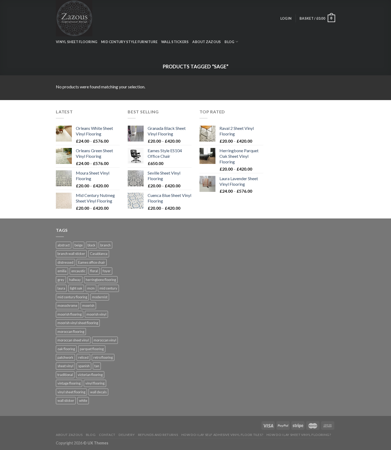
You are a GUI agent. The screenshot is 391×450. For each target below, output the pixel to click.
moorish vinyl (96, 314)
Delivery (127, 435)
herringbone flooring (101, 280)
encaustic (78, 271)
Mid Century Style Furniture (129, 42)
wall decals (98, 392)
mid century (108, 288)
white (83, 400)
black (91, 245)
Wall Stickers (175, 42)
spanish (84, 366)
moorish (88, 305)
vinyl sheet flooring (71, 392)
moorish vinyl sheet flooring (77, 323)
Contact (107, 435)
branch (105, 245)
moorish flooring (69, 314)
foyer (107, 271)
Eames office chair (91, 262)
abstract (63, 245)
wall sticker (65, 400)
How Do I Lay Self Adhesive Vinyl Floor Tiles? (222, 435)
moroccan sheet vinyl (73, 340)
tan (96, 366)
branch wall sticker (71, 253)
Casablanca (98, 253)
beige (78, 245)
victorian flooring (90, 375)
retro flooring (103, 357)
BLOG (229, 42)
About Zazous (206, 42)
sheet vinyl (65, 366)
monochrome (67, 305)
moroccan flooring (70, 331)
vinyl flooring (95, 383)
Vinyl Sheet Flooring (76, 42)
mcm (91, 288)
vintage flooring (69, 383)
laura (61, 288)
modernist (99, 297)
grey (60, 280)
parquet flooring (92, 349)
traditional (65, 375)
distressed (65, 262)
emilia (61, 271)
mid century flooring (72, 297)
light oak (76, 288)
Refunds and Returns (158, 435)
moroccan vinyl (105, 340)
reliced (83, 357)
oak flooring (66, 349)
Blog (90, 435)
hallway (75, 280)
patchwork (65, 357)
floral (94, 271)
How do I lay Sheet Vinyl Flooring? (299, 435)
